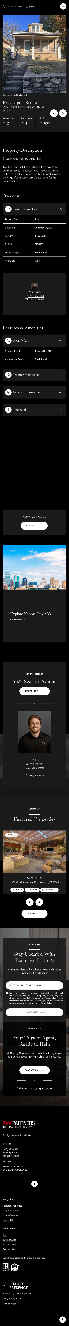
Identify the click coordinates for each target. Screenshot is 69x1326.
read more (16, 620)
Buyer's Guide (9, 1240)
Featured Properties (12, 1206)
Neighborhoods (10, 1210)
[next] (39, 902)
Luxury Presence (23, 1293)
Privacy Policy (46, 1003)
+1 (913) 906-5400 (12, 1152)
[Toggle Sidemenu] (63, 6)
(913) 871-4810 (10, 1149)
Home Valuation (11, 1215)
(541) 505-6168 (36, 296)
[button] (34, 1070)
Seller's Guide (9, 1244)
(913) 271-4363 (43, 1088)
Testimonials (9, 1249)
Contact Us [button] (8, 1220)
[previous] (30, 902)
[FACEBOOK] (34, 1184)
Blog (5, 1235)
